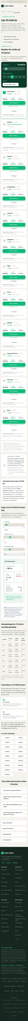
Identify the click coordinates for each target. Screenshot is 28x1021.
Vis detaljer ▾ (14, 111)
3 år (8, 76)
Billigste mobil (4, 919)
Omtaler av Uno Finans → (14, 106)
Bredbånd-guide (5, 931)
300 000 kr (20, 765)
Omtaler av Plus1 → (14, 425)
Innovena (6, 1011)
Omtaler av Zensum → (14, 171)
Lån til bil (17, 874)
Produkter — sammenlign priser (19, 915)
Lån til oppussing (19, 870)
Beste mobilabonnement (7, 914)
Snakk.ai (22, 1008)
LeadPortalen (14, 1015)
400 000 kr (7, 770)
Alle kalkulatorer (19, 927)
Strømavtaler (18, 902)
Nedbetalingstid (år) (9, 546)
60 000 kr (20, 751)
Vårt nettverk (10, 981)
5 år (12, 76)
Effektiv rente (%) (9, 534)
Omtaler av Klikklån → (14, 337)
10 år (20, 76)
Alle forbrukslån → (8, 823)
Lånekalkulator (18, 923)
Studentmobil (4, 923)
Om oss (17, 939)
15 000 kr (20, 737)
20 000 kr (7, 742)
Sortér (5, 81)
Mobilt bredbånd (5, 927)
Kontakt (22, 991)
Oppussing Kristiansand (21, 1000)
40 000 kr (20, 747)
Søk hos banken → (14, 103)
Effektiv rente (18, 894)
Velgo (13, 1000)
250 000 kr (7, 765)
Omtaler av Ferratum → (14, 394)
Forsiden (3, 11)
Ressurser (23, 981)
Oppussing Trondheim (6, 1004)
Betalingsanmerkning (20, 890)
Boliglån (3, 878)
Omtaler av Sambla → (14, 139)
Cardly (24, 1004)
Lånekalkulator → (8, 840)
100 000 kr (20, 756)
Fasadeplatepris (16, 1008)
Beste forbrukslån (5, 874)
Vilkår (12, 991)
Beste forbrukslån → (8, 828)
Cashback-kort (4, 906)
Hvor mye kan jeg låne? (6, 890)
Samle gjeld (4, 886)
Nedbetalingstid (7, 73)
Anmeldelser (18, 935)
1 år (4, 76)
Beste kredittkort (5, 902)
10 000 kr (7, 737)
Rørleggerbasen (21, 1011)
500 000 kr (20, 770)
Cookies (17, 991)
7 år (16, 76)
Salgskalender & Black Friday (20, 919)
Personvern (6, 991)
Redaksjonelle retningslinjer (10, 986)
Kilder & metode (20, 986)
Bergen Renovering (8, 1008)
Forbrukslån (9, 11)
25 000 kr (20, 742)
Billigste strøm (18, 906)
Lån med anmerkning (20, 886)
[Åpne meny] (25, 6)
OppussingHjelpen (13, 1011)
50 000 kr (7, 751)
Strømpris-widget (19, 910)
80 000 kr (7, 756)
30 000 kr (7, 747)
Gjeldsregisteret (5, 894)
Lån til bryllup (18, 878)
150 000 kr (7, 760)
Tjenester (17, 981)
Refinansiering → (7, 834)
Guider (16, 931)
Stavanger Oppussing (17, 1004)
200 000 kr (20, 760)
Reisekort (3, 910)
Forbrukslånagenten (6, 1000)
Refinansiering (4, 882)
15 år (23, 76)
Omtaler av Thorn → (14, 307)
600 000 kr (7, 774)
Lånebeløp (6, 65)
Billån (16, 882)
